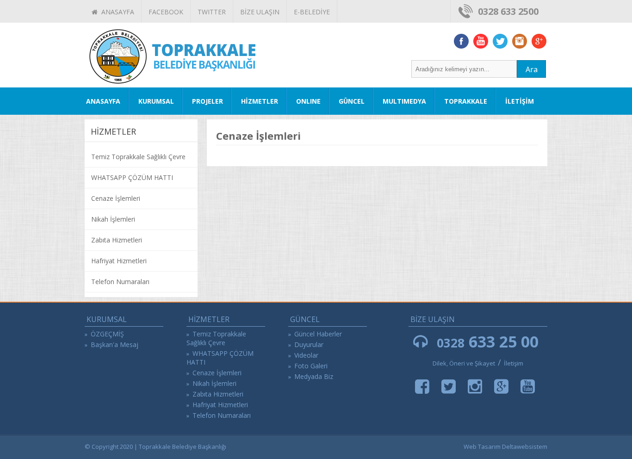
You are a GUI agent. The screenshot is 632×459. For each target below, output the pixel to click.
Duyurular (308, 344)
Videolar (306, 355)
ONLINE (308, 101)
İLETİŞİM (519, 101)
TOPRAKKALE (465, 101)
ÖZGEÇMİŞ (107, 333)
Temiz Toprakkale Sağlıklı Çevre (138, 156)
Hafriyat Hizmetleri (119, 260)
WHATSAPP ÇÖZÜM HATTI (132, 177)
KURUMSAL (156, 101)
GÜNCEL (352, 101)
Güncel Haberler (318, 333)
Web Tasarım (482, 446)
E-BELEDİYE (312, 11)
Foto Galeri (311, 365)
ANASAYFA (116, 11)
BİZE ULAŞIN (259, 11)
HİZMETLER (259, 101)
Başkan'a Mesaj (114, 344)
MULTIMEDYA (404, 101)
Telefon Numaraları (120, 281)
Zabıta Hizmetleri (116, 240)
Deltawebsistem (524, 446)
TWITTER (212, 11)
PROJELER (207, 101)
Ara (532, 69)
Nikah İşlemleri (113, 219)
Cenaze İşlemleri (115, 198)
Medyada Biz (313, 376)
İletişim (513, 363)
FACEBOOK (166, 11)
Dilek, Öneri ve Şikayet (464, 363)
